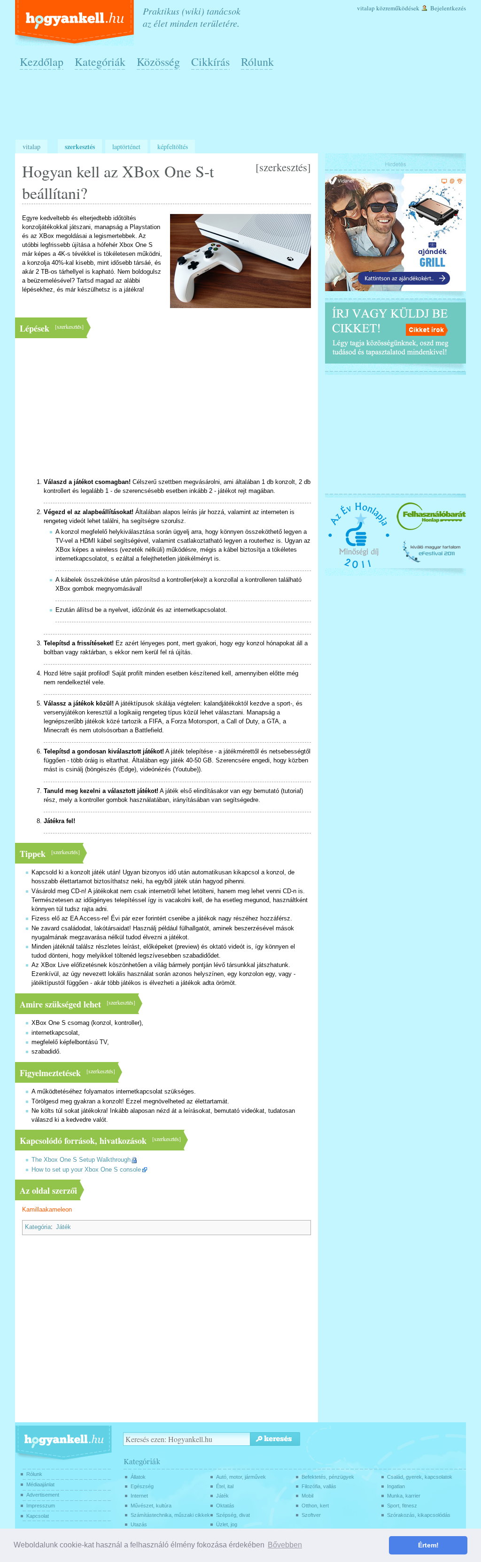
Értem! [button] (428, 1545)
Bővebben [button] (285, 1545)
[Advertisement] (243, 108)
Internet (139, 1496)
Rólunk (257, 61)
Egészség (142, 1486)
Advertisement (42, 1495)
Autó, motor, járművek (241, 1477)
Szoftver (311, 1515)
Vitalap (366, 8)
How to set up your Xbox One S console (86, 1169)
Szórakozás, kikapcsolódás (418, 1515)
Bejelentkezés (448, 8)
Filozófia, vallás (319, 1486)
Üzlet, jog (226, 1524)
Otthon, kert (315, 1505)
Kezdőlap (41, 61)
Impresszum (40, 1505)
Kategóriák (100, 61)
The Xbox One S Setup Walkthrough (81, 1160)
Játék (63, 1227)
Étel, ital (224, 1486)
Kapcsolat (37, 1516)
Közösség (158, 61)
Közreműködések (397, 8)
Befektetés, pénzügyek (328, 1477)
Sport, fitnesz (402, 1505)
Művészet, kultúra (151, 1505)
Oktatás (225, 1505)
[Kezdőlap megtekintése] (75, 23)
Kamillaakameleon (47, 1209)
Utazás (139, 1524)
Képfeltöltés (172, 146)
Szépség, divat (233, 1515)
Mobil (307, 1496)
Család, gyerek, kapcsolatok (419, 1477)
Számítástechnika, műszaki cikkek (170, 1515)
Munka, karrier (403, 1496)
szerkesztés (283, 167)
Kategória (38, 1227)
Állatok (138, 1477)
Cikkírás (210, 61)
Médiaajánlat (40, 1484)
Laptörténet (126, 146)
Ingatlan (396, 1486)
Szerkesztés (80, 146)
